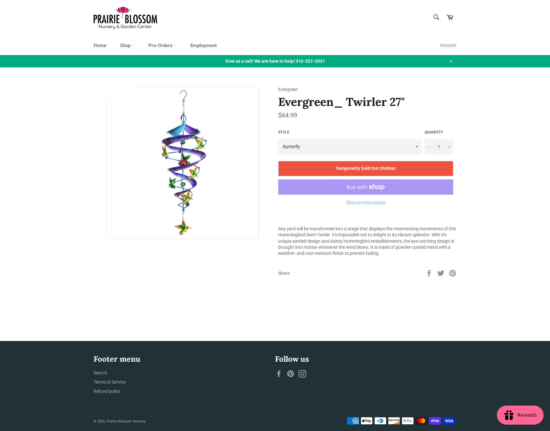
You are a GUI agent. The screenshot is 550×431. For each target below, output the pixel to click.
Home (100, 45)
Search (100, 372)
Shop (126, 45)
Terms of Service (110, 382)
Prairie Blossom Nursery (126, 421)
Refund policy (107, 391)
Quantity (434, 132)
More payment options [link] (365, 202)
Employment (203, 45)
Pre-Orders (161, 45)
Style (283, 132)
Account (448, 45)
